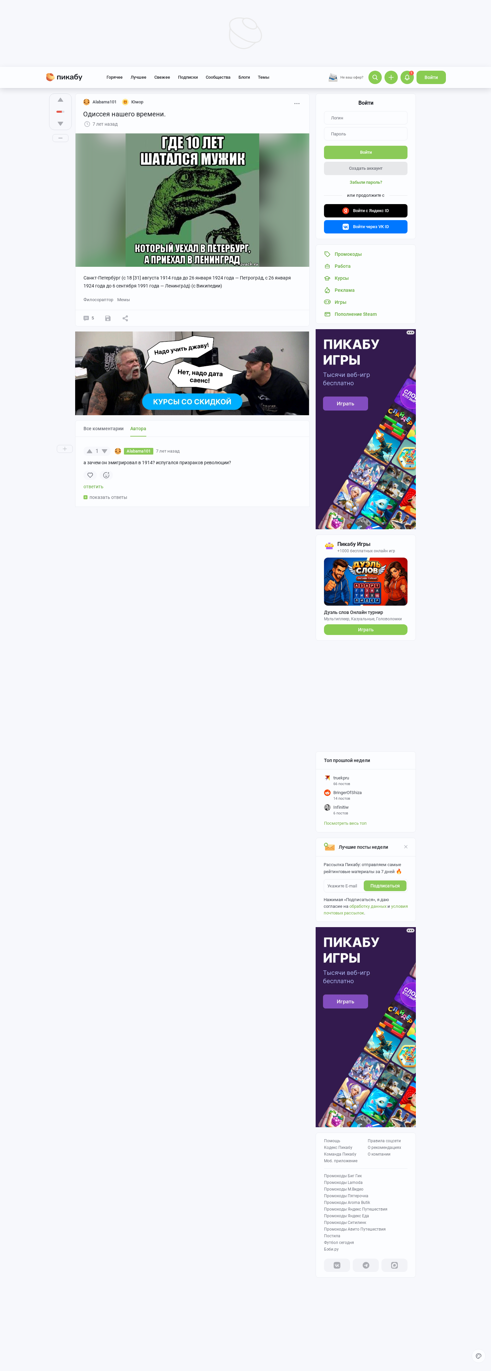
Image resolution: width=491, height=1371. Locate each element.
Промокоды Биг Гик (343, 1176)
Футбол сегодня (339, 1242)
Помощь (332, 1141)
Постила (332, 1236)
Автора (138, 428)
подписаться (385, 885)
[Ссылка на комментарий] (192, 451)
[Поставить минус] (60, 123)
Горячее (115, 77)
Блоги (244, 77)
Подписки (188, 77)
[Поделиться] (125, 318)
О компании (379, 1154)
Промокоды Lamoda (343, 1182)
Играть (366, 629)
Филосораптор (98, 299)
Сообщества (218, 77)
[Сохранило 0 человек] (108, 318)
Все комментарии (104, 428)
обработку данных (367, 906)
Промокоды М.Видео (343, 1189)
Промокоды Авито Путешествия (355, 1229)
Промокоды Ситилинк (345, 1222)
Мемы (123, 299)
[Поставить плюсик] (60, 99)
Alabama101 (105, 101)
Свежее (162, 77)
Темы (263, 77)
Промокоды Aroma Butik (347, 1202)
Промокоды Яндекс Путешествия (355, 1209)
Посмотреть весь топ (345, 823)
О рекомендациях (384, 1147)
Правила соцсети (384, 1141)
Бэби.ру (331, 1249)
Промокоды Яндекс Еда (346, 1216)
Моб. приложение (340, 1161)
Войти (431, 77)
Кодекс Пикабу (338, 1147)
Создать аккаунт (365, 168)
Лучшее (138, 77)
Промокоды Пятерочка (346, 1196)
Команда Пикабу (340, 1154)
